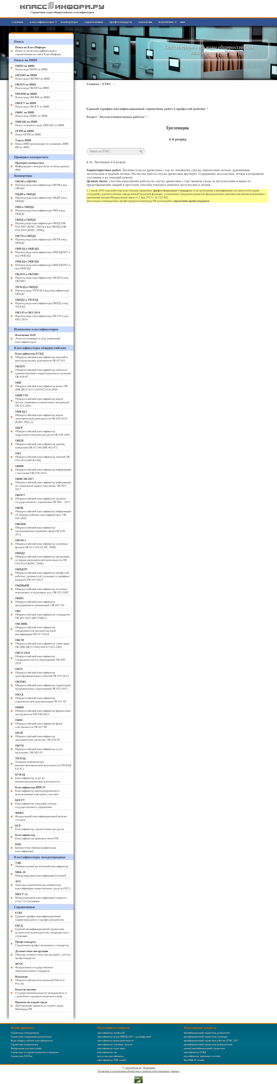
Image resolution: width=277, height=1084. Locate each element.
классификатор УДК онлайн (111, 1060)
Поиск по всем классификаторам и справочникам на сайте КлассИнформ (38, 51)
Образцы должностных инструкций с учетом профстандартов (42, 954)
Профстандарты (121, 22)
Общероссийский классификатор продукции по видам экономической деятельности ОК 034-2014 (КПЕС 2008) (42, 558)
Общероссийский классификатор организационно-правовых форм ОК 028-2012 (40, 529)
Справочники (93, 22)
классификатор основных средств (114, 1044)
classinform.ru (133, 1067)
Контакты (149, 1067)
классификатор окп (107, 1052)
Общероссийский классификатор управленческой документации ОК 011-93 (40, 698)
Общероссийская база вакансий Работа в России (39, 980)
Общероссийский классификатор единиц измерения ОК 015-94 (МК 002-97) (40, 444)
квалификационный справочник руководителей (208, 1044)
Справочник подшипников (24, 1044)
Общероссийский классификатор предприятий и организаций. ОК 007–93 (39, 602)
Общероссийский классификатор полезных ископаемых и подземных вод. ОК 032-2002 (42, 589)
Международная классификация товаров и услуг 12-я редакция (41, 898)
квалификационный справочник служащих (206, 1036)
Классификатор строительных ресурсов (39, 827)
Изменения (166, 22)
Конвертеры (69, 22)
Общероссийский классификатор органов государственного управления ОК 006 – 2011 (42, 498)
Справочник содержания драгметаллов (31, 1036)
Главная (17, 22)
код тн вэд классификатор (110, 1056)
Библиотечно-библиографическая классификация (35, 848)
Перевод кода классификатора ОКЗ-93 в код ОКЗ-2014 (41, 316)
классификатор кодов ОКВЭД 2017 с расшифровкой (124, 1036)
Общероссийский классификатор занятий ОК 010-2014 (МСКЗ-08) (42, 457)
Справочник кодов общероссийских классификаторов (62, 12)
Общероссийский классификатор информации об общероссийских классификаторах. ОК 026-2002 (43, 513)
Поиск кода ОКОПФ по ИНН (32, 95)
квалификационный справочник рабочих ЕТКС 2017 (211, 1040)
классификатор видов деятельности (115, 1040)
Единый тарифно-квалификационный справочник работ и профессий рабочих (146, 109)
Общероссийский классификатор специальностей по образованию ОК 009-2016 (40, 658)
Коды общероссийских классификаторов (32, 1040)
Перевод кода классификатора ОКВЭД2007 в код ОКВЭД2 (42, 252)
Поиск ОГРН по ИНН (28, 132)
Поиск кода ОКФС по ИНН (31, 114)
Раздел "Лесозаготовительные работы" (116, 117)
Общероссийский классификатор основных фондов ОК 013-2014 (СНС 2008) (41, 544)
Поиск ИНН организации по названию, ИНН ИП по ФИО (41, 144)
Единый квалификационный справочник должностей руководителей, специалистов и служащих (42, 931)
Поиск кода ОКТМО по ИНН (32, 77)
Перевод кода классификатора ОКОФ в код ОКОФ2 (41, 185)
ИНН (182, 22)
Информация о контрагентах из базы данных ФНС (42, 166)
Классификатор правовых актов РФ (36, 836)
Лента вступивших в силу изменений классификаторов (37, 338)
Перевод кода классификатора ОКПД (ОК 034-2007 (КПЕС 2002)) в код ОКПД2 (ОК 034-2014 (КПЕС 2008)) (40, 225)
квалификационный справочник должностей (207, 1032)
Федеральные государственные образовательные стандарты (34, 967)
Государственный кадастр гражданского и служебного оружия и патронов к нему (40, 993)
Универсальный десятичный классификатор (41, 864)
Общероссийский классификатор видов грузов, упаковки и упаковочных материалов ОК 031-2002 (42, 400)
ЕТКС (106, 84)
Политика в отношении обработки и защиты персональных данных (139, 1071)
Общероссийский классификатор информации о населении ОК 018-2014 (43, 469)
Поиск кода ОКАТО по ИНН (32, 86)
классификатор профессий (111, 1032)
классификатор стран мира (111, 1048)
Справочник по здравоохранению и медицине (35, 1052)
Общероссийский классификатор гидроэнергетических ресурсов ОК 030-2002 (42, 431)
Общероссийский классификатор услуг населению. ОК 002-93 (39, 749)
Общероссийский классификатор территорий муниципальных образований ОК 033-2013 (42, 685)
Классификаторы (42, 22)
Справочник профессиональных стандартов (42, 943)
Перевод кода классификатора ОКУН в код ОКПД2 (41, 239)
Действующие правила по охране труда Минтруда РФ (39, 1005)
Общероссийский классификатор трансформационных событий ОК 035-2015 (42, 672)
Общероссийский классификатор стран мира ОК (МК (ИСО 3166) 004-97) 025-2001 (42, 643)
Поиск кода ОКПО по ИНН (31, 67)
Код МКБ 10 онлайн (194, 1060)
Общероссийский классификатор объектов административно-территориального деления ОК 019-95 (43, 371)
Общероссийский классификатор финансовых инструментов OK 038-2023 (43, 711)
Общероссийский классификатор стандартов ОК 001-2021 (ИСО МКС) (42, 614)
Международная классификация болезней (40, 873)
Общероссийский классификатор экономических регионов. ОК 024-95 (37, 736)
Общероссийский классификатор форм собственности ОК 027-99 (38, 723)
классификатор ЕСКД (195, 1052)
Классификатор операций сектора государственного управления (35, 803)
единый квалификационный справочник (204, 1048)
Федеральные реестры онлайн (26, 1048)
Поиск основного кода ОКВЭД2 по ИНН (39, 123)
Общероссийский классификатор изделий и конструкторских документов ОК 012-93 (41, 357)
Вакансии (145, 22)
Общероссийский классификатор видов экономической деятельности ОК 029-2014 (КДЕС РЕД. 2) (41, 417)
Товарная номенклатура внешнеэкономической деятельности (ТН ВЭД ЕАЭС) (43, 763)
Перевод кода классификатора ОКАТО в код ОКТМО (41, 278)
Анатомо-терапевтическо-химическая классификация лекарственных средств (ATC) (42, 885)
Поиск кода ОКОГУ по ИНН (32, 104)
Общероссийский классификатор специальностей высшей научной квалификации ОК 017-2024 (35, 629)
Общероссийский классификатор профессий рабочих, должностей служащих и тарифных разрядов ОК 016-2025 (42, 574)
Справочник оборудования (25, 1032)
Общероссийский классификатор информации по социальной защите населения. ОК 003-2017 (43, 484)
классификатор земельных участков (202, 1056)
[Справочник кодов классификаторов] (62, 8)
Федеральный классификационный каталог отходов (41, 816)
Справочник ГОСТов (21, 1056)
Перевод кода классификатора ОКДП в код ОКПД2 (41, 198)
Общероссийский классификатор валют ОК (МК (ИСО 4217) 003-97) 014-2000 (41, 386)
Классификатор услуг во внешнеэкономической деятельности (37, 778)
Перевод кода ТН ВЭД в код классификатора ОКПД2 (42, 290)
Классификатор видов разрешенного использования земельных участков (37, 791)
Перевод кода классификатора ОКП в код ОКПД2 (40, 210)
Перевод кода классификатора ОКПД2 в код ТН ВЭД (41, 303)
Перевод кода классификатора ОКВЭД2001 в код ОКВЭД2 (42, 265)
